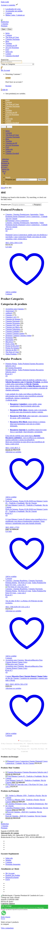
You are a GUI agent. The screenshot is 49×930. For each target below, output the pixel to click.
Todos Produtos (11, 354)
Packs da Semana (11, 501)
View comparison (7, 928)
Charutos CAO (10, 317)
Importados (34, 214)
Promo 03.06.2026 (12, 346)
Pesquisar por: (10, 179)
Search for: (5, 60)
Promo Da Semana (12, 348)
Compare (8, 862)
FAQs (7, 879)
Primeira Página (11, 364)
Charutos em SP (11, 45)
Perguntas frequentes (12, 864)
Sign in (8, 78)
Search (7, 177)
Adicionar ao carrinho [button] (13, 452)
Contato (8, 54)
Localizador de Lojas (13, 9)
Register (8, 86)
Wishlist (8, 860)
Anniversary (9, 311)
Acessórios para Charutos (14, 309)
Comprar (8, 13)
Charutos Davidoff (12, 56)
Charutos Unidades (12, 331)
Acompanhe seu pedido (13, 11)
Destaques (9, 338)
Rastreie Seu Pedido (12, 875)
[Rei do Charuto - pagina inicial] (5, 23)
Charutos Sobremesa (12, 329)
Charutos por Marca (12, 327)
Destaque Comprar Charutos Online (18, 336)
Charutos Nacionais (12, 39)
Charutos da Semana (12, 319)
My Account (9, 873)
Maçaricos (9, 342)
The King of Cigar (12, 37)
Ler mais (8, 247)
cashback (8, 313)
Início (7, 33)
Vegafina (8, 43)
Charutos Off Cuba (12, 325)
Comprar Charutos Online (14, 333)
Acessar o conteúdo (8, 5)
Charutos (8, 214)
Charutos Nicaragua (12, 323)
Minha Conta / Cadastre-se (15, 15)
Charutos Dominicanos (21, 214)
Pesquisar (42, 179)
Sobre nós (9, 52)
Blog (7, 41)
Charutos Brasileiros (20, 581)
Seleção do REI (11, 350)
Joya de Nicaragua (12, 48)
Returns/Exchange (12, 877)
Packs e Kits (9, 344)
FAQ (7, 50)
